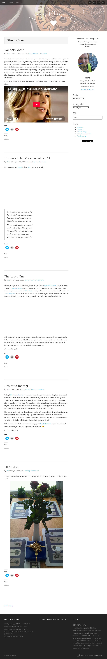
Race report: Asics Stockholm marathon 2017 (17, 632)
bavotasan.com (98, 655)
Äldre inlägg (8, 606)
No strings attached (16, 395)
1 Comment (43, 53)
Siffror (11, 2)
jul (94, 638)
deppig (95, 630)
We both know (14, 50)
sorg (88, 645)
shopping (81, 645)
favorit (20, 167)
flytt (89, 635)
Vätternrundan (85, 648)
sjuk (85, 645)
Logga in (79, 129)
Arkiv (18, 2)
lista (74, 640)
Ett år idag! (11, 467)
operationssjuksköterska (86, 643)
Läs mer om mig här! (87, 89)
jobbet (91, 638)
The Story (28, 291)
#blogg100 (79, 624)
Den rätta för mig (16, 386)
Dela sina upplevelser (10, 629)
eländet (90, 633)
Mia (7, 53)
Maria (3, 2)
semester (75, 645)
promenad (99, 643)
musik (88, 641)
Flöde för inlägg (81, 132)
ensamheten (75, 635)
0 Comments (42, 162)
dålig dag (76, 633)
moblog (27, 471)
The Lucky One (14, 276)
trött (79, 648)
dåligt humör (83, 633)
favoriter (84, 635)
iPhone (83, 638)
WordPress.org (81, 136)
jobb (87, 638)
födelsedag (96, 635)
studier (95, 645)
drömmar (99, 630)
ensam (95, 633)
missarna (83, 641)
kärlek (97, 638)
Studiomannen (17, 288)
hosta (79, 638)
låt (29, 167)
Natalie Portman (45, 424)
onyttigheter (76, 643)
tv (81, 648)
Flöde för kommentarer (84, 134)
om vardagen (33, 53)
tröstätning (75, 648)
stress (91, 645)
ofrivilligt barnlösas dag (96, 640)
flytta (92, 635)
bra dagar (85, 630)
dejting (91, 630)
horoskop (75, 638)
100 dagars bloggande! (11, 624)
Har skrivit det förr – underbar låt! (27, 158)
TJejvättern (99, 645)
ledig (100, 638)
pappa (94, 643)
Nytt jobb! (7, 636)
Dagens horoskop (9, 626)
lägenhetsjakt (78, 640)
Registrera (80, 127)
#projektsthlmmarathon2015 (83, 628)
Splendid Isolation (50, 285)
